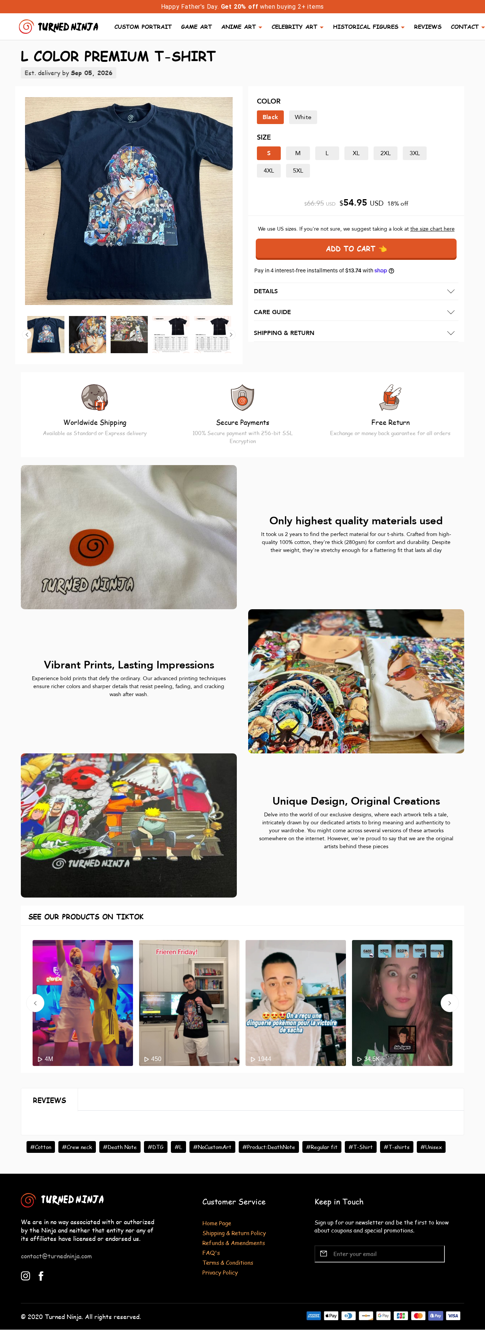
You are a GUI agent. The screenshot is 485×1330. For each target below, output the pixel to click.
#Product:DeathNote (268, 1147)
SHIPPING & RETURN (284, 333)
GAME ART (196, 26)
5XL (298, 171)
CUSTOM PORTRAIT (143, 26)
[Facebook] (41, 1275)
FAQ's (211, 1252)
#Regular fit (322, 1147)
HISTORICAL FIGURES (365, 26)
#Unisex (431, 1147)
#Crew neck (77, 1147)
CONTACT (465, 26)
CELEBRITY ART (294, 26)
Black (270, 117)
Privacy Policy (220, 1272)
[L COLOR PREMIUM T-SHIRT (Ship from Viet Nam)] (129, 201)
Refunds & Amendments (233, 1243)
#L (178, 1147)
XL (356, 153)
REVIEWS (427, 26)
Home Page (216, 1223)
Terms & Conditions (227, 1262)
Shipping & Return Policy (234, 1233)
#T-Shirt (361, 1147)
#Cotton (40, 1147)
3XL (415, 153)
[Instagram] (25, 1275)
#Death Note (120, 1147)
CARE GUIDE (272, 312)
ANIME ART (238, 26)
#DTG (156, 1147)
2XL (385, 153)
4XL (269, 171)
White (303, 117)
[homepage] (59, 26)
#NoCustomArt (212, 1147)
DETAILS (266, 291)
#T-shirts (397, 1147)
